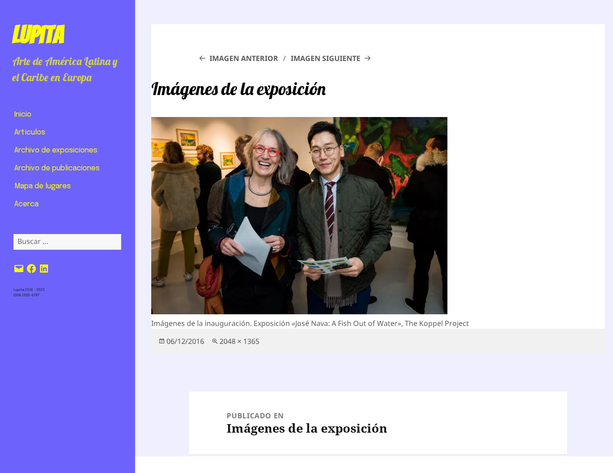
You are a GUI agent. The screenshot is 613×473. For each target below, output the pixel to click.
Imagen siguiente (325, 58)
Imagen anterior (244, 58)
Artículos (29, 132)
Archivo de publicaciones (57, 168)
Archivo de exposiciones (55, 150)
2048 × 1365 (239, 341)
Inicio (22, 114)
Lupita (38, 35)
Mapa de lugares (42, 186)
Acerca (26, 204)
